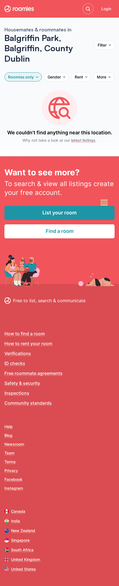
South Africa (22, 549)
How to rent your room (28, 343)
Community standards (28, 403)
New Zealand (23, 530)
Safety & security (22, 383)
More (101, 77)
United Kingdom (25, 559)
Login (106, 8)
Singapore (20, 540)
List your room (59, 213)
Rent (79, 77)
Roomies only (21, 77)
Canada (18, 511)
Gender (54, 77)
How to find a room (24, 333)
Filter (102, 45)
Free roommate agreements (33, 373)
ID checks (14, 363)
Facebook (13, 479)
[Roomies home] (19, 9)
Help (8, 426)
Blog (8, 435)
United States (23, 569)
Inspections (16, 393)
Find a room (60, 231)
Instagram (13, 488)
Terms (10, 461)
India (15, 521)
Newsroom (14, 444)
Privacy (11, 470)
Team (9, 453)
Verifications (17, 353)
